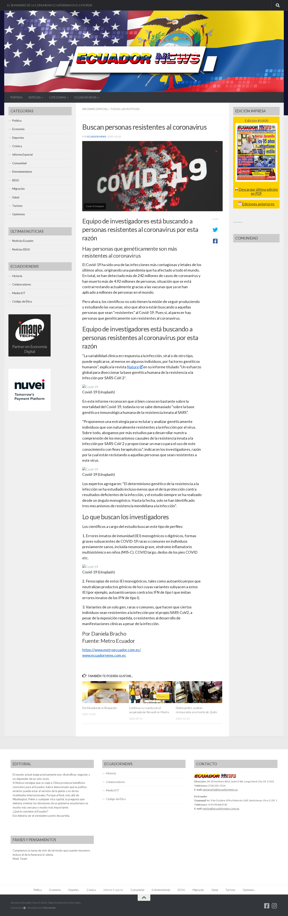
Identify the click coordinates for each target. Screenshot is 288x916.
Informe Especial (95, 109)
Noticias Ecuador (23, 240)
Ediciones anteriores (258, 204)
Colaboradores (21, 284)
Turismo (17, 205)
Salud (15, 197)
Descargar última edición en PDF (258, 191)
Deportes (18, 137)
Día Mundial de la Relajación (99, 708)
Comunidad (19, 163)
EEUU (15, 180)
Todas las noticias (125, 109)
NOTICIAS (34, 97)
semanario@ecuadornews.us (220, 789)
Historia (17, 276)
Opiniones (18, 214)
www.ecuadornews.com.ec (104, 655)
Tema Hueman (49, 907)
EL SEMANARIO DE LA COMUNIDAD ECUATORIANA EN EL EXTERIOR (49, 5)
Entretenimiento (22, 171)
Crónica (17, 146)
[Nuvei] (29, 410)
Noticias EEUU (21, 249)
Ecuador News (96, 136)
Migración (18, 188)
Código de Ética (22, 301)
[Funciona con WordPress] (24, 908)
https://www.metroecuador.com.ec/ (111, 650)
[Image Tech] (29, 355)
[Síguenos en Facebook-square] (267, 906)
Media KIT (19, 293)
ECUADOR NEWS (85, 97)
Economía (18, 129)
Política (17, 120)
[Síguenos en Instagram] (274, 906)
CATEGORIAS (57, 97)
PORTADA (16, 97)
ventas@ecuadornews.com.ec (221, 808)
